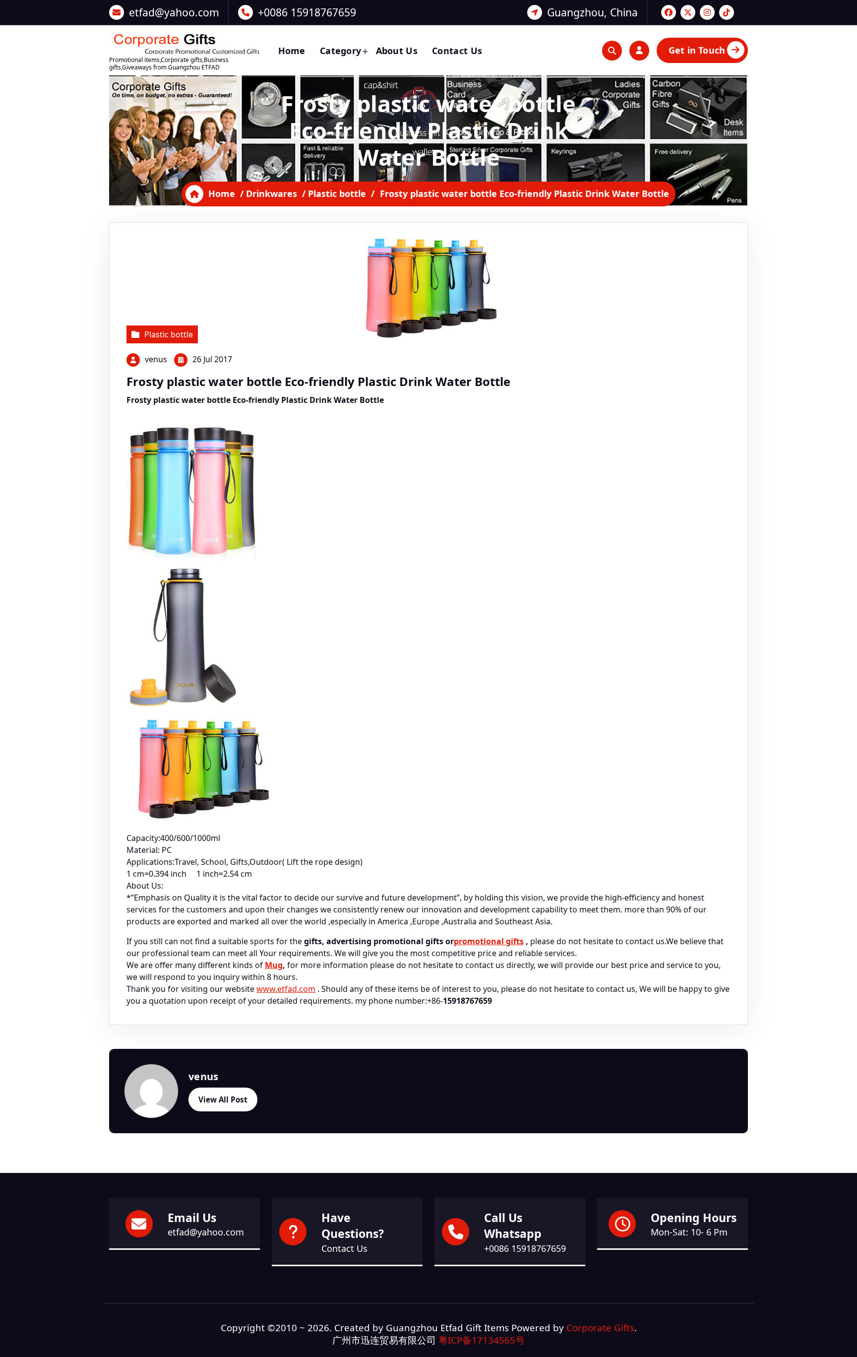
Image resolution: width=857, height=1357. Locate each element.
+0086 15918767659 (307, 12)
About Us (397, 51)
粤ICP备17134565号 (481, 1340)
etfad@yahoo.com (174, 12)
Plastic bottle (337, 193)
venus (156, 359)
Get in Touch (697, 50)
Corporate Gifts (600, 1327)
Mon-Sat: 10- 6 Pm (689, 1232)
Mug (274, 965)
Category (340, 51)
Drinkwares (271, 193)
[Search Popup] (612, 51)
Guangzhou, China (592, 12)
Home (292, 51)
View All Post (222, 1099)
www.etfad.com (285, 988)
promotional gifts (489, 941)
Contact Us (457, 51)
